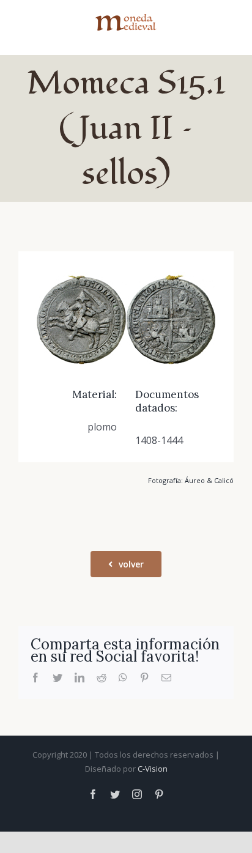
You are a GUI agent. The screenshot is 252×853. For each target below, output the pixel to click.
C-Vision (153, 768)
